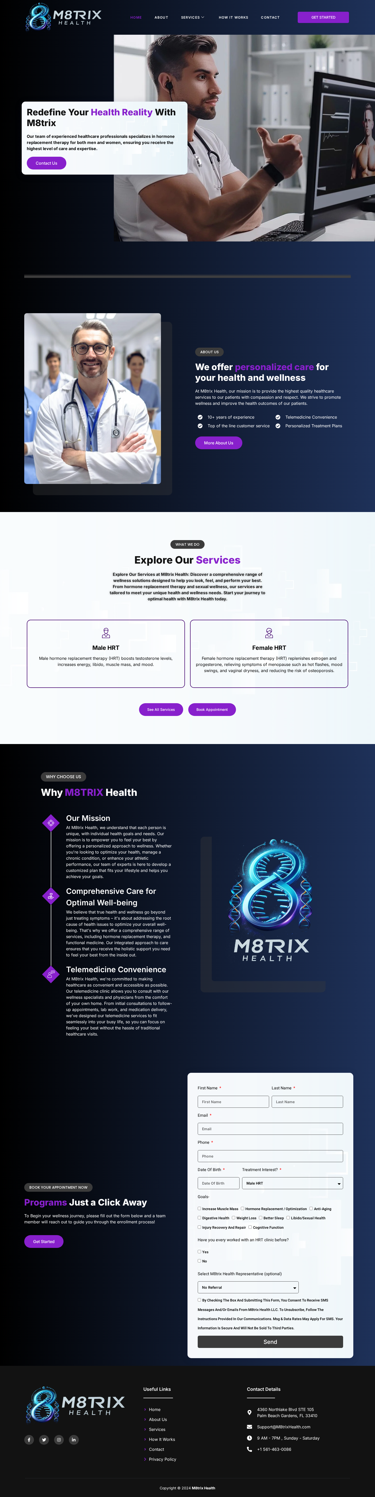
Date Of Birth (210, 1170)
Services (190, 17)
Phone (204, 1142)
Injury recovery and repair (224, 1227)
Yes (205, 1252)
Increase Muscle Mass (220, 1209)
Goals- (203, 1197)
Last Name (282, 1088)
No (204, 1261)
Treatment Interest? (260, 1170)
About (161, 17)
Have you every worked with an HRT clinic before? (243, 1240)
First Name (208, 1088)
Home (136, 17)
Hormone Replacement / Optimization (276, 1209)
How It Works (233, 17)
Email (203, 1115)
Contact (270, 17)
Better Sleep (274, 1218)
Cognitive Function (268, 1227)
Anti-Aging (322, 1209)
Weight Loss (246, 1218)
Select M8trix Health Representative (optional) (240, 1274)
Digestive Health (215, 1218)
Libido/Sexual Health (308, 1218)
